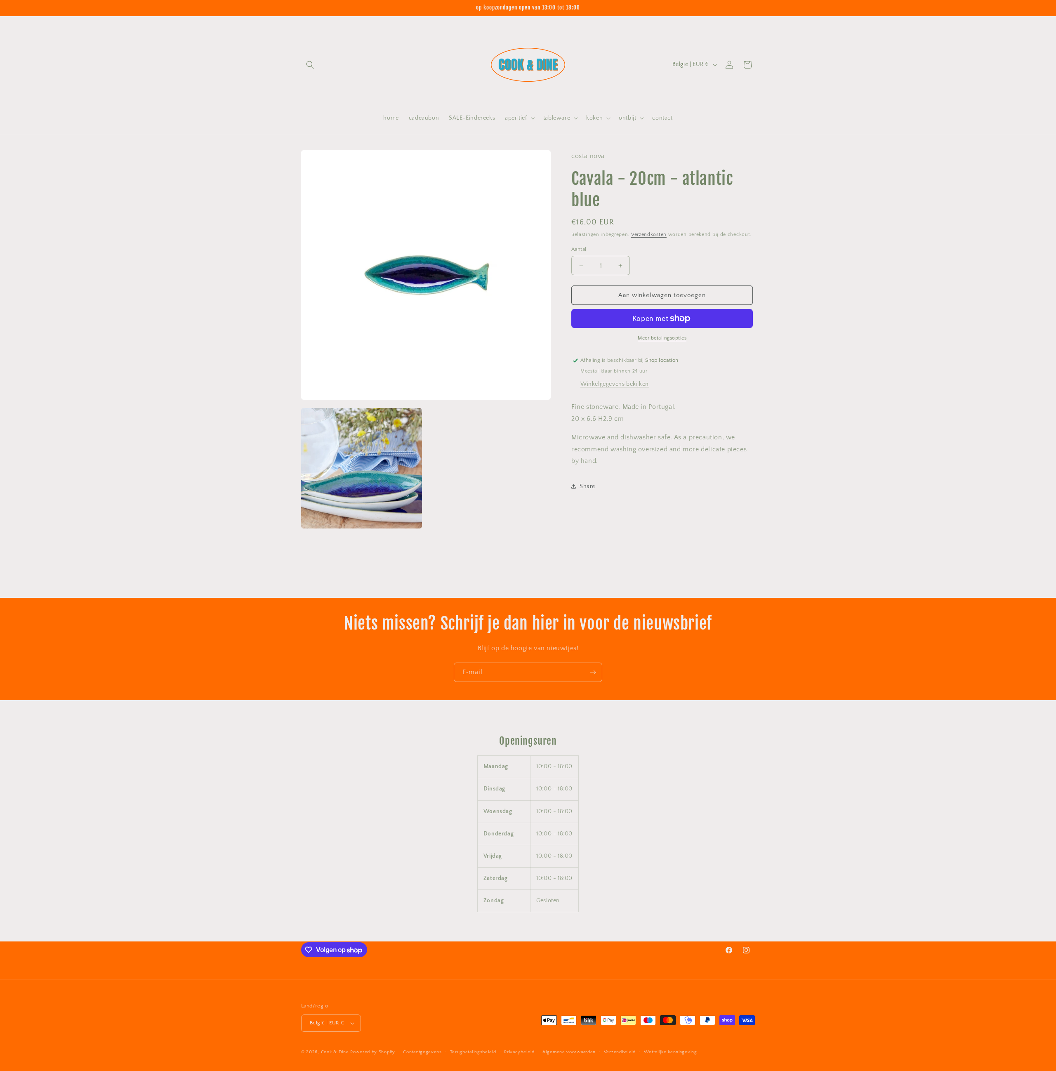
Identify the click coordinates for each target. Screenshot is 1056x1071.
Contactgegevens (422, 1052)
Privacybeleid (519, 1052)
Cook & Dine (335, 1052)
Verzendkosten (649, 234)
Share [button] (587, 486)
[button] (310, 65)
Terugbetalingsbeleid (473, 1052)
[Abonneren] (593, 672)
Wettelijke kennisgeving (670, 1052)
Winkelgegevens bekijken (614, 384)
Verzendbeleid (620, 1052)
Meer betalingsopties (662, 338)
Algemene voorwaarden (569, 1052)
